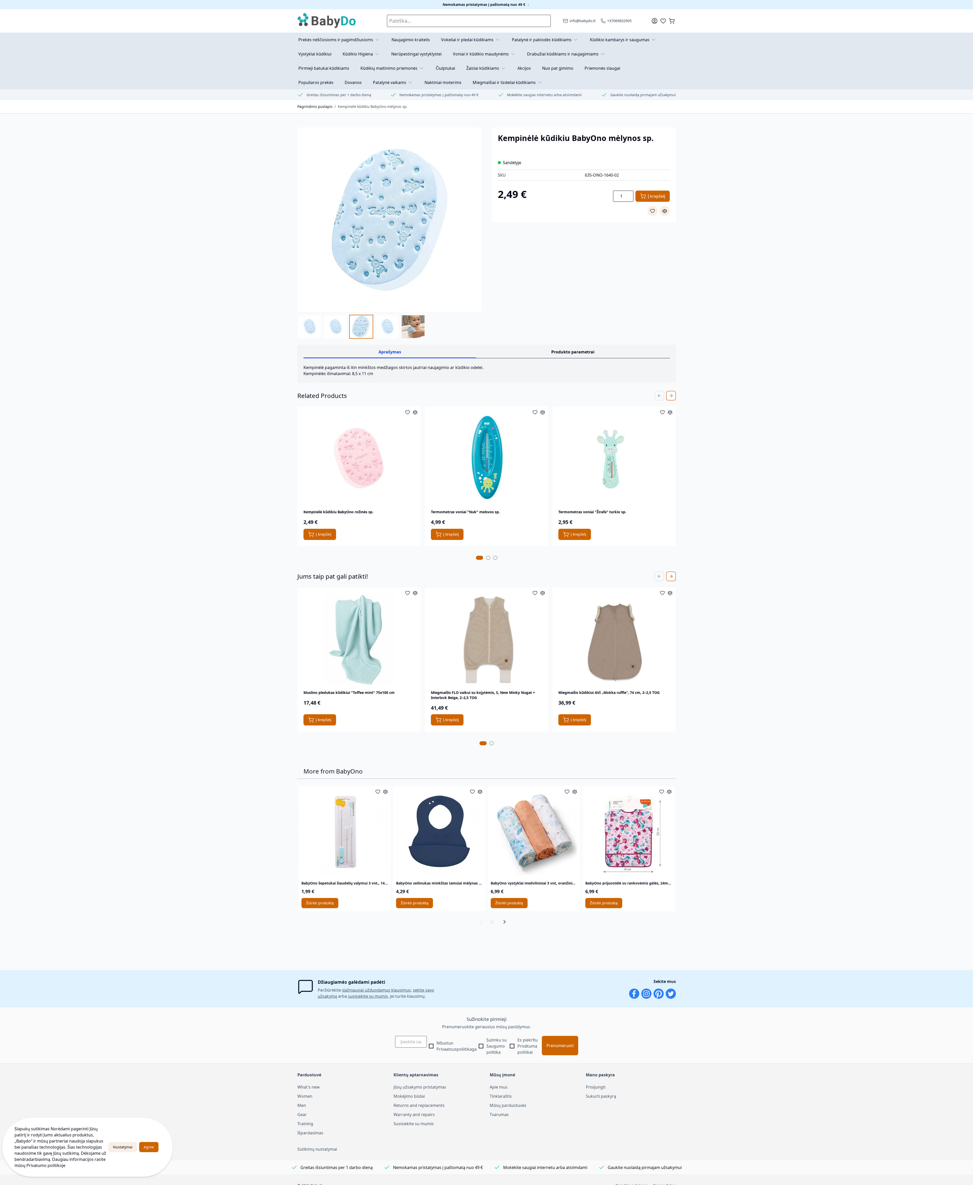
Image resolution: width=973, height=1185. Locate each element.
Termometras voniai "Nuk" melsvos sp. (465, 511)
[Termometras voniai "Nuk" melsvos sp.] (486, 458)
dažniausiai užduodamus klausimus (376, 990)
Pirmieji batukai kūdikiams (323, 68)
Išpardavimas (310, 1133)
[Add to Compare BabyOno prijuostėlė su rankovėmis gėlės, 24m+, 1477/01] (669, 791)
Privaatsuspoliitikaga (457, 1049)
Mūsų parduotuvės (508, 1105)
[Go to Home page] (326, 21)
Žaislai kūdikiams (482, 68)
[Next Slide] (671, 396)
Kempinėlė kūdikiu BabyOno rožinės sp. (338, 511)
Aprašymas (390, 352)
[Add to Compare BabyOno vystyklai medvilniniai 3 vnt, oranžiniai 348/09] (574, 791)
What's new (308, 1087)
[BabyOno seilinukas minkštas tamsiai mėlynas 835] (439, 832)
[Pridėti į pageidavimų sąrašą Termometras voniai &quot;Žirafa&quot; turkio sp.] (662, 412)
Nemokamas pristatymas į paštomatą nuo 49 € (484, 4)
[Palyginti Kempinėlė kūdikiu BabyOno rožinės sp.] (415, 412)
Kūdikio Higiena (358, 54)
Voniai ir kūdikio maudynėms (481, 54)
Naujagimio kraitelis (410, 39)
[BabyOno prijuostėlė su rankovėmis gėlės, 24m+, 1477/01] (628, 832)
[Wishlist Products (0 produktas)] (663, 21)
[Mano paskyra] (654, 21)
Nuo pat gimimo (557, 68)
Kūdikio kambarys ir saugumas (619, 39)
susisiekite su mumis (368, 996)
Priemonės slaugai (602, 68)
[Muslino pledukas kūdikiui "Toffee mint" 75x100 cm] (359, 639)
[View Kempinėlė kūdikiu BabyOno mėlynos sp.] (309, 327)
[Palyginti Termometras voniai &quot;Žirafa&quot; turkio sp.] (670, 412)
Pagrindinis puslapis (314, 106)
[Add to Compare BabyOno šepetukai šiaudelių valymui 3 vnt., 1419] (385, 791)
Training (305, 1123)
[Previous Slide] (659, 396)
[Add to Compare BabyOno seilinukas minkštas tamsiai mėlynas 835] (480, 791)
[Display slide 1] (481, 921)
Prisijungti (595, 1087)
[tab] (479, 558)
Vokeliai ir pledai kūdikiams (467, 39)
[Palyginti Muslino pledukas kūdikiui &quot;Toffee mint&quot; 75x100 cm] (415, 592)
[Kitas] (506, 922)
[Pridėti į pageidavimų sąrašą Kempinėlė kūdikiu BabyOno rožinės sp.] (407, 412)
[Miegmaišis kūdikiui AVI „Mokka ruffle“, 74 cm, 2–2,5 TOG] (614, 639)
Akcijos (524, 68)
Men (301, 1105)
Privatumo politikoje (45, 1165)
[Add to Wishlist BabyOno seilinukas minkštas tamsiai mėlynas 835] (472, 791)
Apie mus (498, 1087)
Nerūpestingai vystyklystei (416, 54)
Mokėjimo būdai (409, 1096)
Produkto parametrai (572, 352)
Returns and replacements (419, 1105)
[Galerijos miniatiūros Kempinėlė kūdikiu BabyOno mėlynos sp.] (361, 327)
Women (304, 1096)
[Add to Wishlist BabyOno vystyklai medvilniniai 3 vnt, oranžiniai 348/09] (567, 791)
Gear (302, 1114)
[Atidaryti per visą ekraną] (389, 219)
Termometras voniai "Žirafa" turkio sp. (592, 511)
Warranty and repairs (414, 1114)
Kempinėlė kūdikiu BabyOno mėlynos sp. (373, 106)
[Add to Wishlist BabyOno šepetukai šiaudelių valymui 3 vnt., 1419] (377, 791)
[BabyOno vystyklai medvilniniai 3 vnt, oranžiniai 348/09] (534, 832)
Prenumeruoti (560, 1045)
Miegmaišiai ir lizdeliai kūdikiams (504, 82)
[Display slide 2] (492, 921)
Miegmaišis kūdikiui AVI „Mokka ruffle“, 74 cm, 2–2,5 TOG (609, 692)
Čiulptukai (445, 68)
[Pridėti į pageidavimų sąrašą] (652, 211)
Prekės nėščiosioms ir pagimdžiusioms (335, 39)
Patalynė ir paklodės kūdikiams (542, 39)
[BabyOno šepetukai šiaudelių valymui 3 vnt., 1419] (344, 832)
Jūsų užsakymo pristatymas (420, 1087)
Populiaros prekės (315, 82)
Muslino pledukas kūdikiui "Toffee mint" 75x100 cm (349, 692)
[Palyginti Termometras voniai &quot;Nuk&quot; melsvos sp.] (542, 412)
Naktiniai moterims (443, 82)
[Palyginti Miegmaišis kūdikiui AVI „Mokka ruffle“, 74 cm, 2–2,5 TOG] (670, 592)
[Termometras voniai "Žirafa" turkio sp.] (614, 458)
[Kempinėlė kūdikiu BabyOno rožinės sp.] (359, 458)
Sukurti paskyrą (601, 1096)
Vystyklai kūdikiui (314, 54)
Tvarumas (499, 1114)
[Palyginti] (665, 211)
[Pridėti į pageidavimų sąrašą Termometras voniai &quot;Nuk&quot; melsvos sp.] (535, 412)
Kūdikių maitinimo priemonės (388, 68)
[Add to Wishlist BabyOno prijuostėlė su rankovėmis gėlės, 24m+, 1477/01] (661, 791)
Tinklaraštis (501, 1096)
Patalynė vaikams (389, 82)
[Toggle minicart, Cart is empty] (672, 21)
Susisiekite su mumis (414, 1123)
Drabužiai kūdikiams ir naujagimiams (563, 54)
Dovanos (353, 82)
